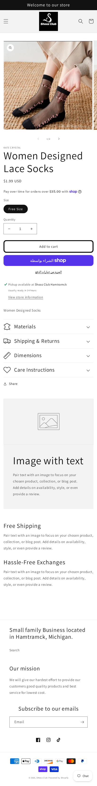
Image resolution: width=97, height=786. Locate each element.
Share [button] (13, 384)
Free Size (15, 209)
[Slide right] (59, 139)
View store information (25, 297)
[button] (6, 21)
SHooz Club (42, 777)
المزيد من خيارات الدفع (48, 272)
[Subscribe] (82, 722)
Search (14, 650)
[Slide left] (38, 139)
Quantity (9, 219)
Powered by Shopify (58, 777)
